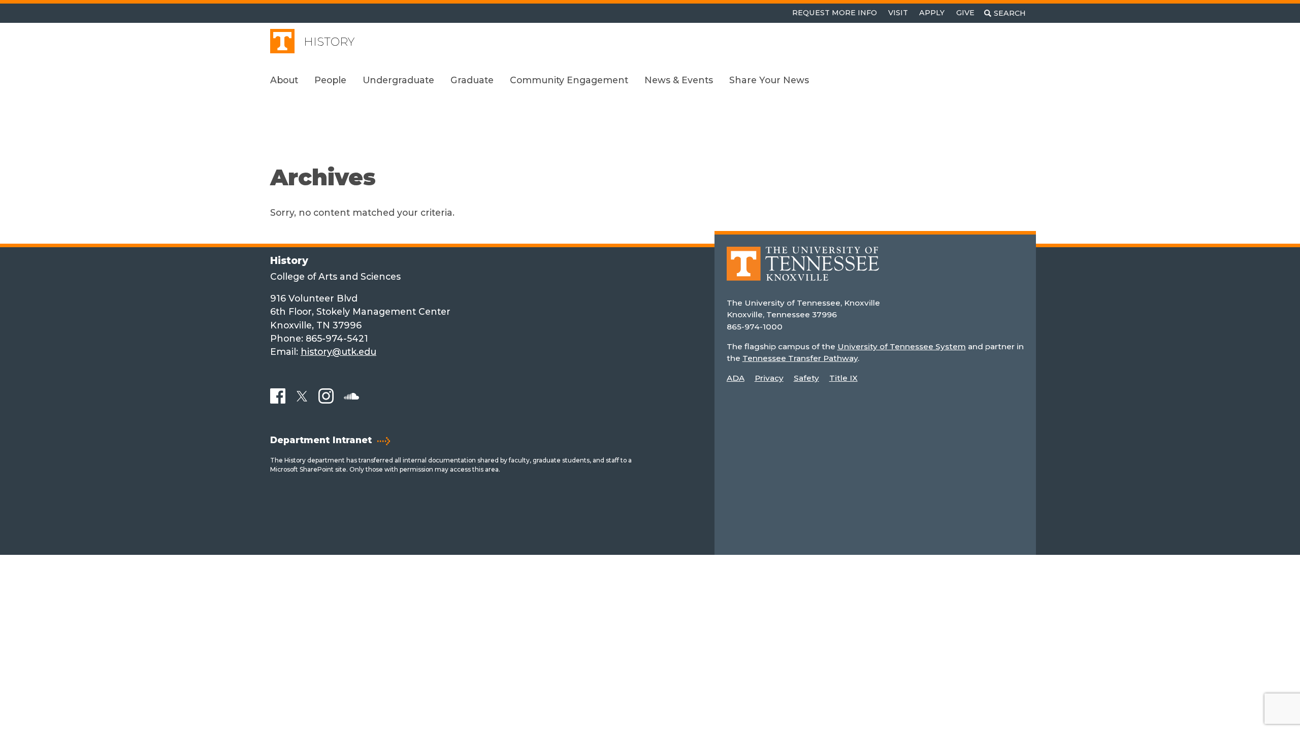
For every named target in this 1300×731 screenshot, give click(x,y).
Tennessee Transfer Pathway (800, 358)
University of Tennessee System (901, 346)
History (329, 42)
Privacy (769, 378)
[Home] (803, 271)
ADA (735, 378)
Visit (898, 12)
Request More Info (834, 12)
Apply (932, 12)
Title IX (843, 378)
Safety (806, 378)
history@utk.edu (338, 351)
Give (965, 12)
